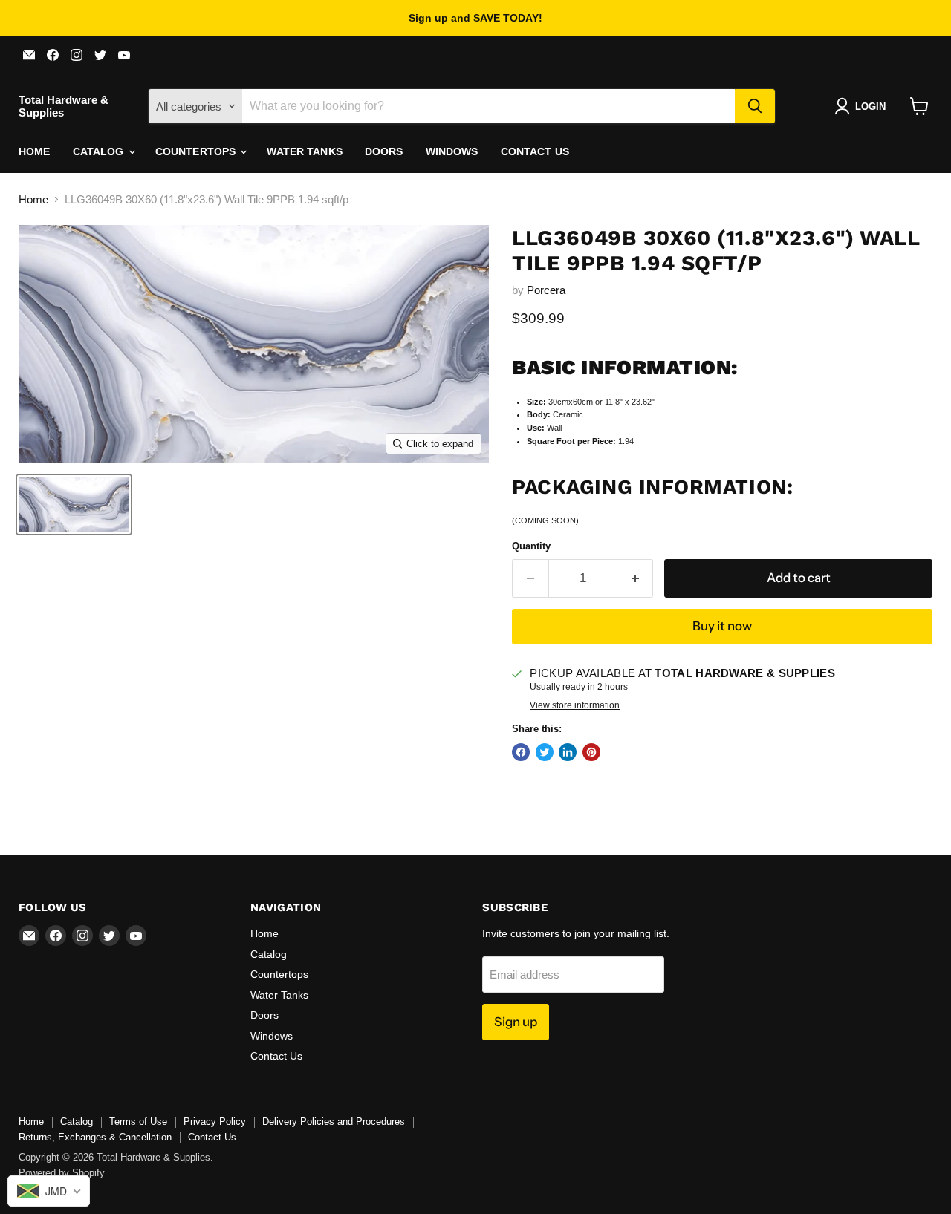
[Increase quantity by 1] (635, 578)
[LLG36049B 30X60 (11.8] (74, 504)
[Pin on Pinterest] (591, 752)
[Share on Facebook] (521, 752)
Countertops (197, 151)
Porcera (546, 290)
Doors (384, 151)
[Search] (755, 106)
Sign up (515, 1021)
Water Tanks (305, 151)
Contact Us (535, 151)
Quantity (531, 546)
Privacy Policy (215, 1121)
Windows (452, 151)
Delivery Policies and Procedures (333, 1121)
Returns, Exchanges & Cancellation (95, 1137)
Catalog (100, 151)
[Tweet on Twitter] (545, 752)
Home (35, 151)
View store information (575, 705)
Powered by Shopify (62, 1172)
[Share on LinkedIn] (568, 752)
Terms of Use (138, 1121)
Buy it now (722, 626)
